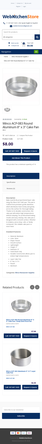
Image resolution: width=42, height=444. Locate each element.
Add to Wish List (10, 135)
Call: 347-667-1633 (12, 151)
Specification (11, 182)
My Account (28, 3)
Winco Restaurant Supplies (20, 56)
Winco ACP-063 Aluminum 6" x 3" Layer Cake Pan (21, 371)
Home (12, 3)
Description (11, 176)
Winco (4, 130)
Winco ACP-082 (10, 327)
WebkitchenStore (25, 438)
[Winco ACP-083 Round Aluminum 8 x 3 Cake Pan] (21, 86)
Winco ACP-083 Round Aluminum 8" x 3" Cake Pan (19, 61)
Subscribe (21, 416)
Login (24, 6)
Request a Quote (30, 336)
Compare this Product (25, 135)
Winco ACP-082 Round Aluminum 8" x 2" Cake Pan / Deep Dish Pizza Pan (20, 320)
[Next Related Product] (37, 287)
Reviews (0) (11, 188)
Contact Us (19, 3)
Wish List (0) (14, 43)
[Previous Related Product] (32, 287)
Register (18, 6)
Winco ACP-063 (10, 378)
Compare (15, 45)
